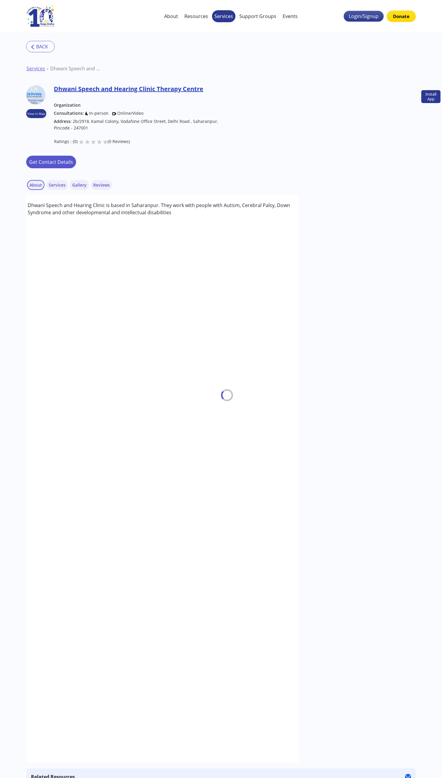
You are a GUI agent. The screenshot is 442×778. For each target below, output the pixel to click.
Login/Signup (364, 16)
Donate (401, 16)
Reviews (101, 185)
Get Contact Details (51, 162)
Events (290, 16)
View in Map (36, 113)
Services (223, 16)
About (171, 16)
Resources (196, 16)
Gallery (79, 185)
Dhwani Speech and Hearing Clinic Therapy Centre (76, 68)
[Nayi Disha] (40, 16)
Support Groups (257, 16)
